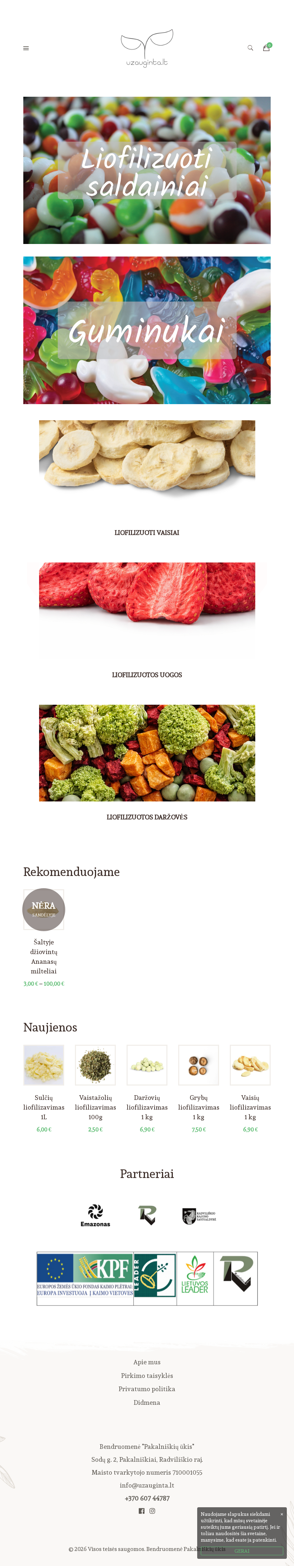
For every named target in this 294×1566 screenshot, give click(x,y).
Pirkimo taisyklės (147, 1375)
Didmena (147, 1402)
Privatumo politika (147, 1389)
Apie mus (147, 1362)
